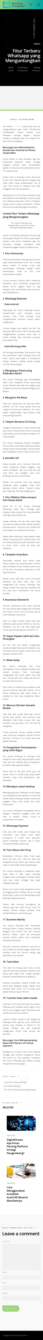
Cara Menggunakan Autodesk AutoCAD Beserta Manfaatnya (17, 1193)
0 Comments (22, 70)
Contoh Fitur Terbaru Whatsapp (15, 1082)
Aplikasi (37, 44)
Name (4, 1272)
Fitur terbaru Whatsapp (12, 1086)
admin (11, 70)
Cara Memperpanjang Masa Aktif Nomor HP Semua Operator (20, 1043)
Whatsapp (17, 126)
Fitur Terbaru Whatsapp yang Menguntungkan (20, 1090)
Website (5, 1293)
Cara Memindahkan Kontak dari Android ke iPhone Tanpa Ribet (19, 150)
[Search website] (31, 4)
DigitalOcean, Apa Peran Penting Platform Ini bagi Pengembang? (17, 1146)
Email (4, 1283)
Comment (6, 1241)
